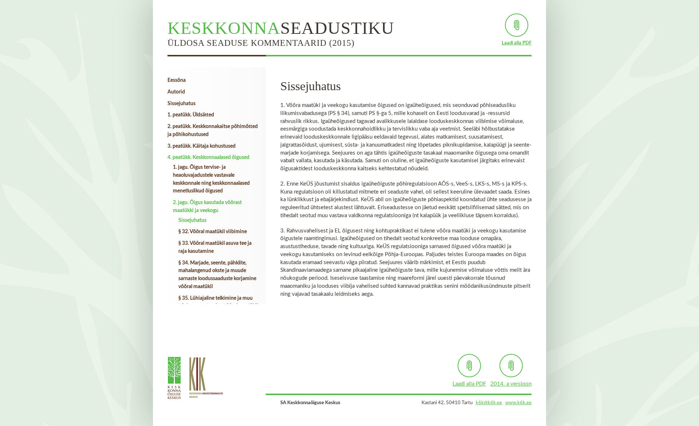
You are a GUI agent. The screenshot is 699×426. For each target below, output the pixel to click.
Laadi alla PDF (517, 43)
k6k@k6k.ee (489, 403)
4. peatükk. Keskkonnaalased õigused (208, 157)
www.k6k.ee (518, 403)
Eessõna (176, 80)
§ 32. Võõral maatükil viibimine (212, 231)
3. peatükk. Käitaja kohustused (201, 146)
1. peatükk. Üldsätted (190, 115)
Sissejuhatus (181, 103)
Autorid (176, 92)
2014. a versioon (511, 384)
